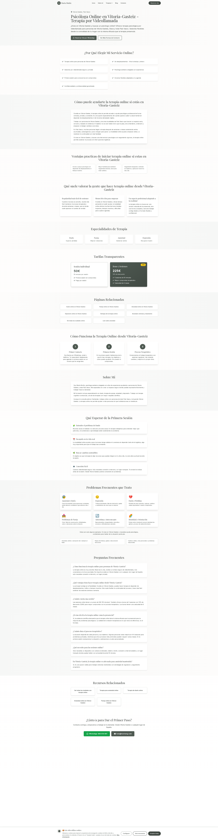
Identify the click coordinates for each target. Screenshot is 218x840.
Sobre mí (100, 3)
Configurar (126, 833)
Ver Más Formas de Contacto (110, 38)
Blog (116, 3)
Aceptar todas (154, 833)
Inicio (93, 3)
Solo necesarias (140, 833)
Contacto (123, 3)
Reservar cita (155, 3)
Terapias (108, 3)
